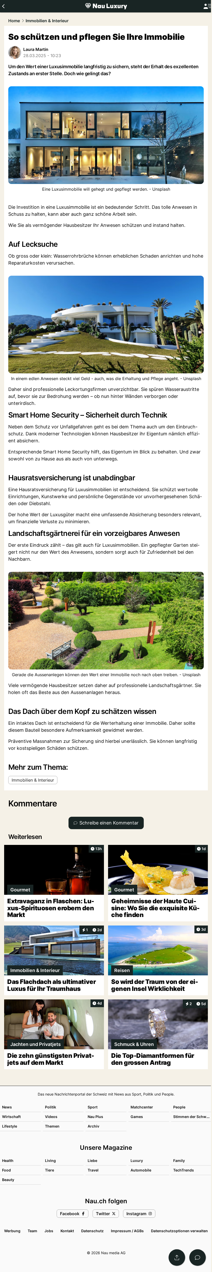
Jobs (48, 1231)
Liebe (92, 1160)
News (7, 1107)
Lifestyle (9, 1126)
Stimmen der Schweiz (192, 1116)
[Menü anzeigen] (207, 6)
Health (7, 1160)
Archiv (93, 1126)
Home (14, 20)
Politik (50, 1107)
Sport (92, 1107)
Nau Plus (95, 1116)
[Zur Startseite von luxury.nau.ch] (106, 6)
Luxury (137, 1160)
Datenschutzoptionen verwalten (179, 1231)
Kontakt (67, 1231)
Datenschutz (92, 1231)
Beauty (8, 1179)
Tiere (49, 1170)
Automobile (141, 1170)
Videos (51, 1116)
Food (6, 1170)
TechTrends (183, 1170)
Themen (52, 1126)
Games (137, 1116)
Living (50, 1160)
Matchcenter (142, 1107)
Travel (93, 1170)
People (179, 1107)
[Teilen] (177, 1257)
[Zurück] (3, 6)
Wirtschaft (11, 1116)
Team (32, 1231)
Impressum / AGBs (127, 1231)
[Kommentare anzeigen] (197, 1257)
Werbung (12, 1231)
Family (179, 1160)
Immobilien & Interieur (47, 20)
